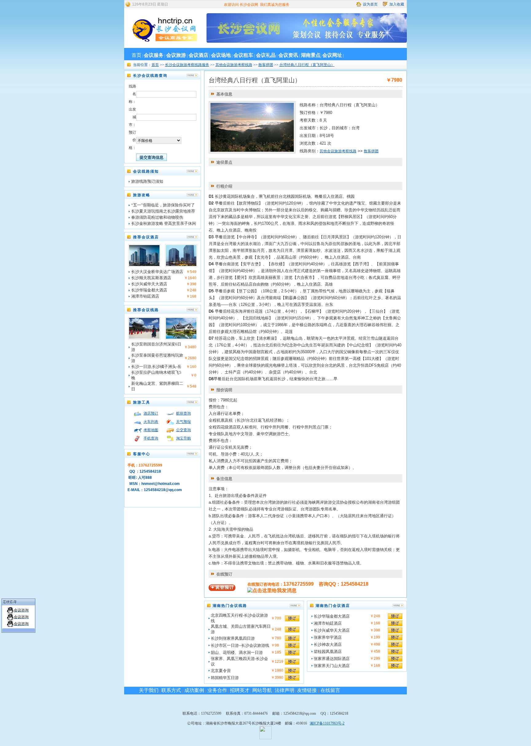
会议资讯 (288, 55)
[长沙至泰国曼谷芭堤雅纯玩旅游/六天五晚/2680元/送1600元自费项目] (181, 337)
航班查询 (183, 413)
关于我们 (149, 690)
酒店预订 (151, 413)
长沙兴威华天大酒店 (149, 284)
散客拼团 (265, 65)
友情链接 (307, 690)
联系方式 (171, 690)
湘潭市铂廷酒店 (145, 296)
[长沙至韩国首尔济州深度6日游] (144, 337)
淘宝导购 (183, 438)
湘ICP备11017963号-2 (327, 723)
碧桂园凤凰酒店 (328, 651)
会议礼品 (266, 55)
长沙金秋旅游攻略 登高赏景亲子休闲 (163, 223)
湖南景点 (311, 55)
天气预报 (183, 422)
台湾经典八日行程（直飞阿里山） (307, 65)
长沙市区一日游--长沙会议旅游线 (240, 645)
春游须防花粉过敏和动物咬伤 (157, 217)
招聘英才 (240, 690)
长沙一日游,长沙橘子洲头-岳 (156, 366)
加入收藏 (396, 4)
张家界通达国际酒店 (332, 658)
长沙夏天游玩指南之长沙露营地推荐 (163, 211)
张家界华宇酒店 (328, 637)
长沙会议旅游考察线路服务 (187, 65)
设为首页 (370, 4)
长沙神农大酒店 (328, 644)
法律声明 (284, 690)
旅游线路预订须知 (147, 181)
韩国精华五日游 (225, 677)
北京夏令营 (221, 670)
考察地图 (151, 430)
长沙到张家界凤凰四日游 (233, 638)
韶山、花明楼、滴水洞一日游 (237, 652)
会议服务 (153, 55)
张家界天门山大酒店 (332, 665)
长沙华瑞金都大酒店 (149, 290)
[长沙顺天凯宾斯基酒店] (181, 265)
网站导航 (262, 690)
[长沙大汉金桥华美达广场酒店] (144, 265)
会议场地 (221, 55)
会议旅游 (176, 55)
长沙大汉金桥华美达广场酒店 (157, 271)
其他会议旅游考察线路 (233, 65)
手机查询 (151, 438)
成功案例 (194, 690)
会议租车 (243, 55)
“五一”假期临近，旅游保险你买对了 (163, 205)
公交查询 (183, 430)
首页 (136, 55)
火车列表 (151, 422)
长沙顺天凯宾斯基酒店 (151, 277)
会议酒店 (198, 55)
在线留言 (330, 690)
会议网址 (332, 55)
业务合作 (216, 690)
